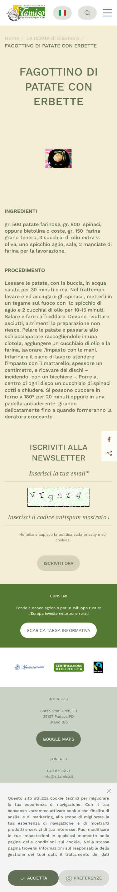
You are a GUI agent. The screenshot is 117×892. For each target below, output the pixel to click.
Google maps (58, 739)
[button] (107, 13)
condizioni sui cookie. (58, 842)
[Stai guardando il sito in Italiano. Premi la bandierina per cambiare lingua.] (62, 13)
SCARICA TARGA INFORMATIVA (58, 630)
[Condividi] (109, 453)
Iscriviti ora (58, 563)
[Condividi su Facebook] (109, 439)
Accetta (36, 877)
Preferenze (87, 877)
